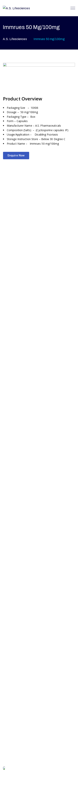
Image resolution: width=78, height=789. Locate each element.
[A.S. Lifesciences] (16, 8)
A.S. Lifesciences (15, 39)
